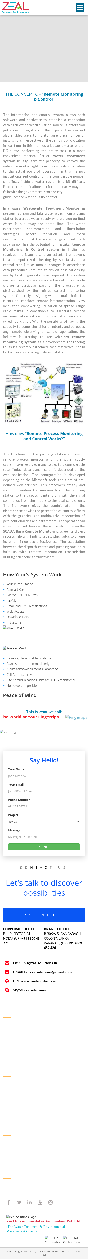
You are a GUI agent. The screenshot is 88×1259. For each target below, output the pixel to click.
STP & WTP (11, 1094)
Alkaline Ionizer (59, 1109)
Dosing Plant (57, 1083)
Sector (9, 1142)
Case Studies (13, 1050)
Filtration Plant (14, 1104)
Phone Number (19, 800)
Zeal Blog (10, 1148)
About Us (10, 1024)
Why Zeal (10, 1035)
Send (44, 847)
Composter (56, 1114)
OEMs (8, 1089)
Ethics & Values (15, 1045)
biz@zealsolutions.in (40, 963)
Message (14, 830)
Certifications (13, 1055)
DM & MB (11, 1109)
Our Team (11, 1029)
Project (13, 815)
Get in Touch (45, 915)
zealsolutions (35, 990)
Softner (53, 1094)
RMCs (8, 1083)
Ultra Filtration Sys (17, 1114)
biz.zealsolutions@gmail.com (48, 972)
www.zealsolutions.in (38, 981)
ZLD (51, 1104)
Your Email (16, 784)
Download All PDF (16, 1186)
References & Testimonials (22, 1153)
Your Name (16, 769)
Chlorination (57, 1089)
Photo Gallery (13, 1158)
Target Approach (15, 1040)
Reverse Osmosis (60, 1099)
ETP (7, 1099)
